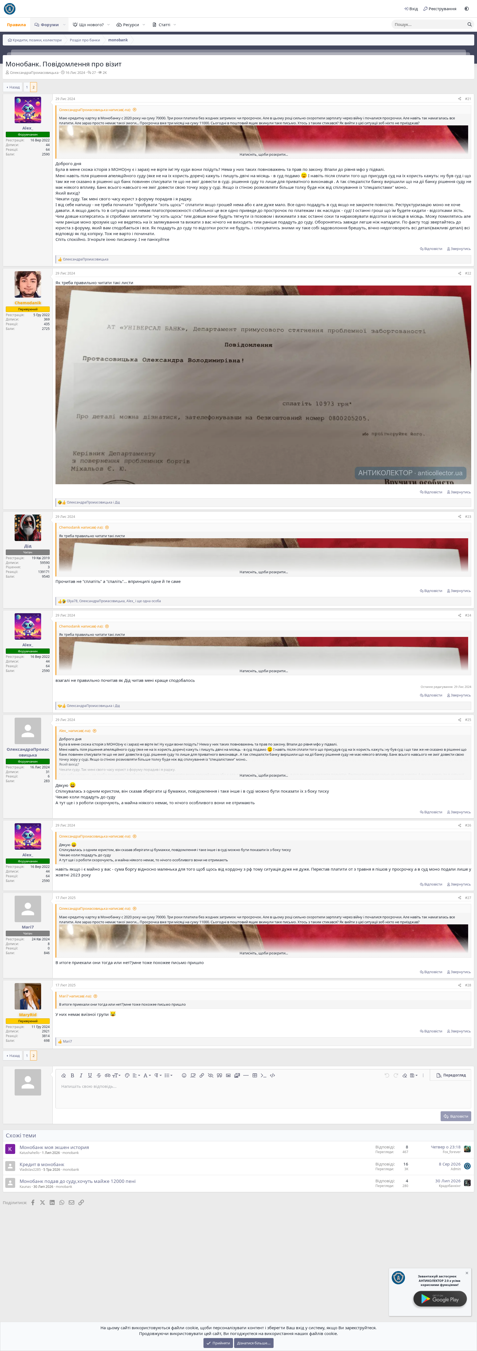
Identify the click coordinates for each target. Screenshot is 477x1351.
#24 (468, 615)
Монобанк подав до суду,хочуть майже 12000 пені (78, 1181)
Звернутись (461, 248)
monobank (70, 1152)
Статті (164, 24)
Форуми (50, 24)
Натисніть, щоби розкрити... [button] (264, 154)
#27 (468, 897)
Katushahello (29, 1152)
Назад (14, 87)
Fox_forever (452, 1152)
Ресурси (131, 24)
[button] (466, 9)
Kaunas (25, 1186)
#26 (468, 825)
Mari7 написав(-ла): (75, 996)
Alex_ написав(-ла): (75, 730)
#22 (468, 273)
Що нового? (91, 24)
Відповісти (433, 248)
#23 (468, 516)
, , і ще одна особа (114, 601)
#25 (468, 719)
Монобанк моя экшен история (54, 1147)
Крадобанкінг (450, 1185)
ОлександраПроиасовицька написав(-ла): (95, 109)
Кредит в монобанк (42, 1164)
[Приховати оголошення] (466, 1273)
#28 (468, 985)
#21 (468, 98)
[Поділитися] (459, 99)
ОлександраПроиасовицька (34, 72)
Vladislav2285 (30, 1169)
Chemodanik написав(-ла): (81, 527)
